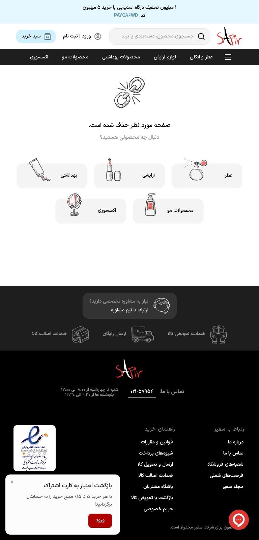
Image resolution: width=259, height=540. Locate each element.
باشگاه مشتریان (158, 486)
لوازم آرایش (165, 57)
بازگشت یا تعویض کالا (152, 498)
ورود (100, 520)
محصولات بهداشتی (121, 57)
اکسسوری (39, 57)
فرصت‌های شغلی (226, 475)
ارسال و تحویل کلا (155, 464)
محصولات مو (75, 57)
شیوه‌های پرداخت (156, 453)
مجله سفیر (232, 486)
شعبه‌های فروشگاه (225, 464)
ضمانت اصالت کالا (49, 333)
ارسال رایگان (114, 333)
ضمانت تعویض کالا (186, 333)
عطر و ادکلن (201, 57)
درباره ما (235, 442)
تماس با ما (233, 453)
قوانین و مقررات (157, 442)
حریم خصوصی (158, 509)
